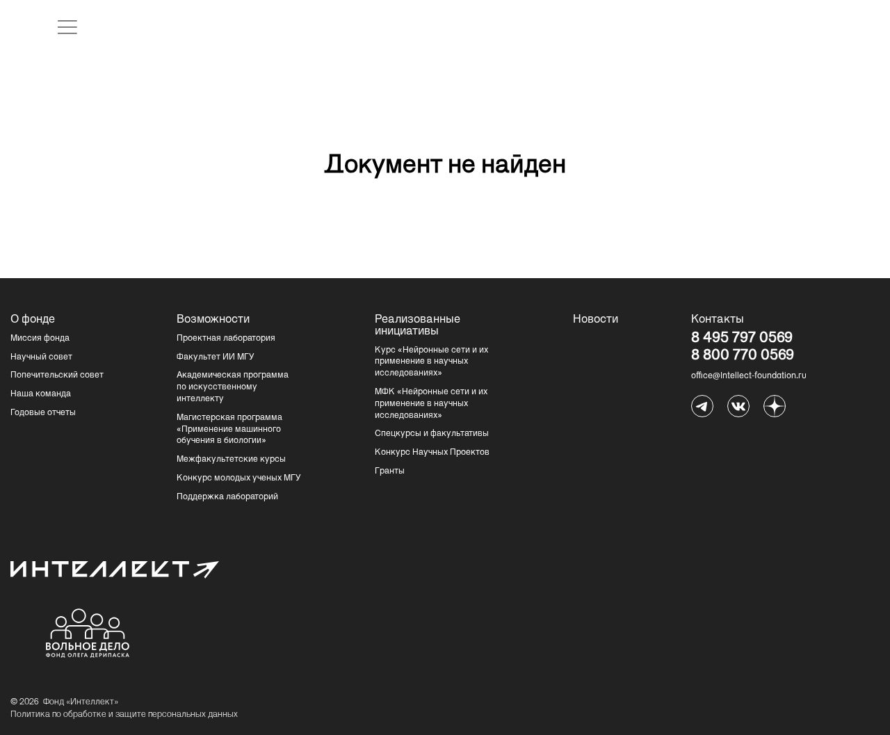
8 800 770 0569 (742, 356)
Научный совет (41, 357)
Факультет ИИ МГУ (215, 357)
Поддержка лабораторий (227, 497)
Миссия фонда (40, 338)
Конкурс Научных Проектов (432, 453)
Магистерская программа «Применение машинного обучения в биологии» (229, 430)
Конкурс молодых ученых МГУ (239, 478)
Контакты (717, 319)
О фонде (32, 319)
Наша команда (40, 394)
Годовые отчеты (43, 413)
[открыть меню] (67, 27)
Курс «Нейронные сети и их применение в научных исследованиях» (431, 362)
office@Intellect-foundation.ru (749, 376)
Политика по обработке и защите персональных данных (124, 715)
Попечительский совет (57, 375)
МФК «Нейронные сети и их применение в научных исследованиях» (431, 404)
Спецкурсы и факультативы (432, 434)
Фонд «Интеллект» (80, 702)
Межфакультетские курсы (231, 459)
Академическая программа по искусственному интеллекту (233, 387)
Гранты (390, 471)
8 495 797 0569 (742, 339)
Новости (595, 319)
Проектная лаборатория (226, 338)
